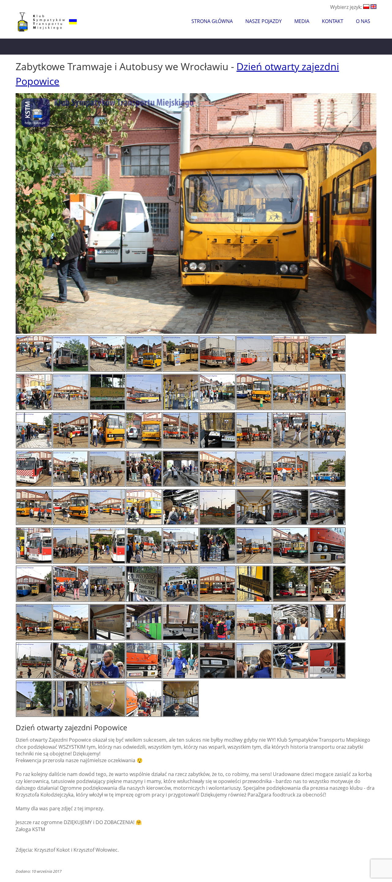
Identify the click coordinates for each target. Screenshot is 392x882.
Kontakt (332, 21)
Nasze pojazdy (263, 21)
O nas (363, 21)
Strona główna (212, 21)
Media (301, 21)
